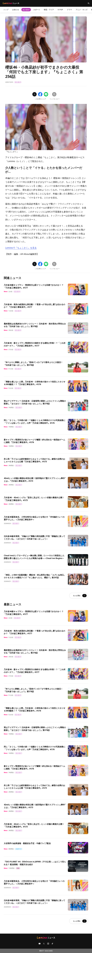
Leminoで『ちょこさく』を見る (21, 247)
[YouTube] (39, 943)
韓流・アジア (49, 9)
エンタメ (26, 9)
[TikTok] (52, 943)
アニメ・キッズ (81, 9)
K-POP (60, 9)
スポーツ (36, 9)
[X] (44, 943)
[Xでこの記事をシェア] (34, 94)
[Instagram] (48, 943)
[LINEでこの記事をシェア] (46, 94)
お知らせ (15, 9)
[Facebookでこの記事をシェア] (40, 94)
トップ (5, 9)
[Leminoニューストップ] (11, 3)
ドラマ (69, 9)
